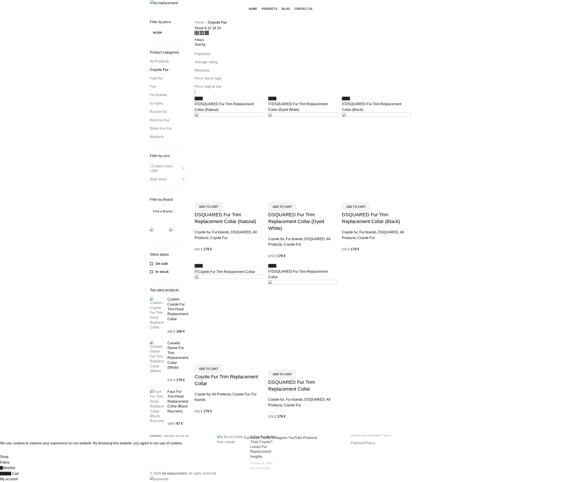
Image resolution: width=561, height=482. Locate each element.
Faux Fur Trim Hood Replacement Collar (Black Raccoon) (177, 401)
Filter (157, 32)
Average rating (206, 62)
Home (200, 22)
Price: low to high (208, 78)
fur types (156, 103)
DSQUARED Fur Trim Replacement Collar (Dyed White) (296, 221)
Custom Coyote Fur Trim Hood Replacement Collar (177, 309)
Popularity (202, 54)
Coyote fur (202, 232)
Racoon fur (158, 112)
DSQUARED (241, 232)
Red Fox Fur (159, 120)
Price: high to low (208, 86)
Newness (202, 70)
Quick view (211, 196)
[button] (209, 206)
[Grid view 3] (202, 34)
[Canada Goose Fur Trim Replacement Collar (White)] (157, 361)
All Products (159, 61)
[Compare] (200, 196)
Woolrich (157, 137)
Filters (199, 39)
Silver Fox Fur (161, 128)
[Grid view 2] (197, 34)
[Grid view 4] (207, 34)
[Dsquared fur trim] (179, 232)
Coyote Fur (159, 70)
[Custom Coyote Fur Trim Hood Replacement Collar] (157, 315)
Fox (153, 86)
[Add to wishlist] (223, 196)
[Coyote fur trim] (160, 232)
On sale (161, 263)
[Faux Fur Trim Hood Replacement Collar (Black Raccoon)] (157, 407)
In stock (162, 272)
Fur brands (158, 95)
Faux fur (156, 78)
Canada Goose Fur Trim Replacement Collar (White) (177, 355)
